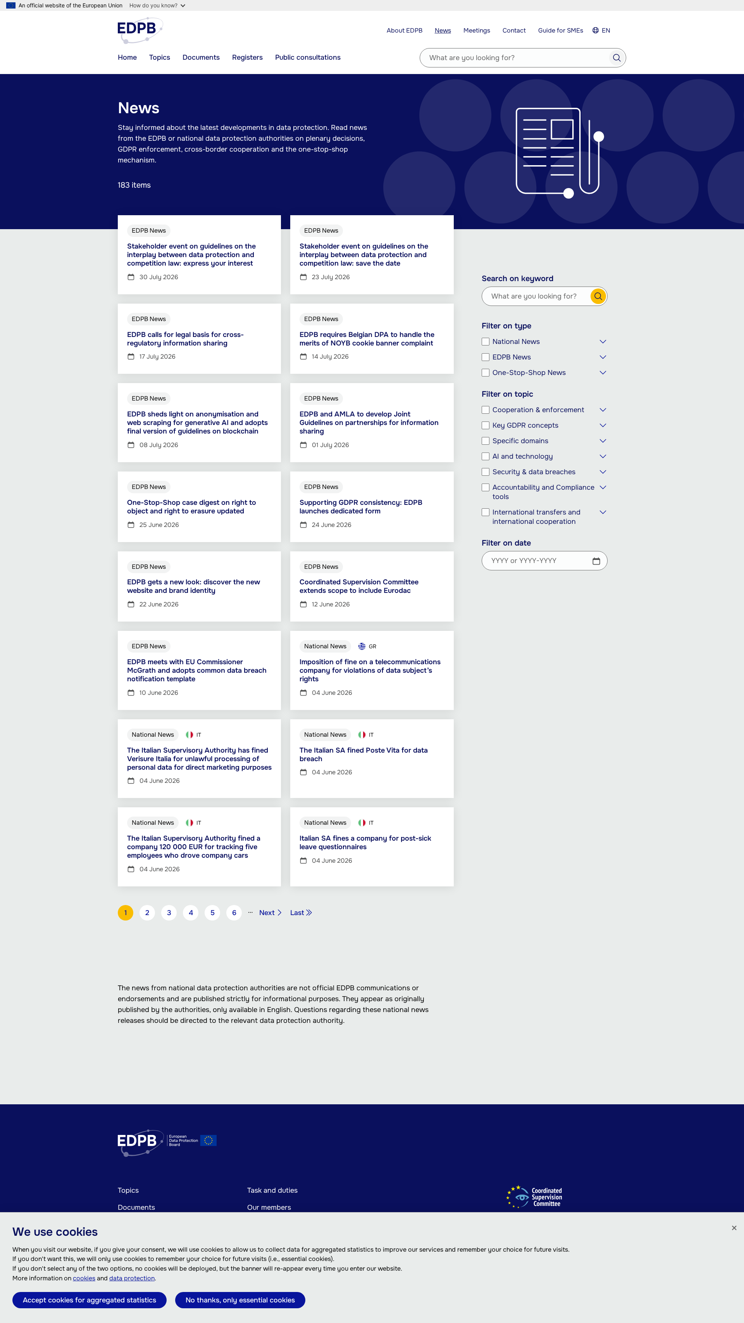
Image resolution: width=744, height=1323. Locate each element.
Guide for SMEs (560, 30)
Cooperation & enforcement (538, 410)
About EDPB (404, 30)
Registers (247, 57)
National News (516, 341)
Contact (514, 30)
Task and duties (272, 1190)
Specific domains (520, 441)
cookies (84, 1278)
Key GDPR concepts (525, 425)
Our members (269, 1207)
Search (617, 58)
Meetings (476, 30)
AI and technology (523, 456)
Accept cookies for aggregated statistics (89, 1300)
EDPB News (512, 357)
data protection (132, 1278)
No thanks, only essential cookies (240, 1300)
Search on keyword (517, 278)
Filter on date (506, 543)
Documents (201, 57)
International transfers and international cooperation (536, 517)
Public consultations (308, 57)
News (443, 30)
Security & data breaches (534, 472)
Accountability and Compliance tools (543, 492)
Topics (159, 57)
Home (127, 57)
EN (606, 30)
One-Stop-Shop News (529, 372)
